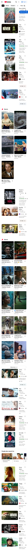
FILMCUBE (23, 79)
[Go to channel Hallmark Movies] (20, 214)
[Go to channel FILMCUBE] (20, 79)
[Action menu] (25, 24)
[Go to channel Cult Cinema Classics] (20, 376)
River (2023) (22, 8)
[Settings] (19, 2)
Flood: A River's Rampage (21, 191)
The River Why (20, 57)
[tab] (3, 6)
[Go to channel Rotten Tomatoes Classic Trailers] (19, 395)
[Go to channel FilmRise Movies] (20, 408)
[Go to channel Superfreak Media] (20, 31)
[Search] (16, 2)
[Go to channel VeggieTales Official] (20, 490)
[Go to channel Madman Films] (20, 503)
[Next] (17, 5)
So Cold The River (21, 434)
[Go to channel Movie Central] (20, 97)
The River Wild (20, 40)
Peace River (20, 417)
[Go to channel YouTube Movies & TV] (20, 10)
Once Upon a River (21, 468)
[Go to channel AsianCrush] (20, 232)
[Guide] (2, 2)
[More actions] (12, 131)
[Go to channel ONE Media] (20, 545)
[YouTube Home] (8, 2)
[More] (24, 86)
